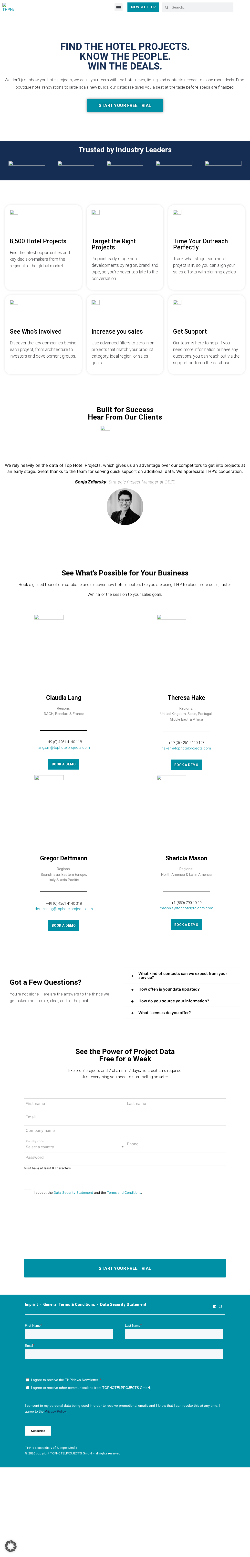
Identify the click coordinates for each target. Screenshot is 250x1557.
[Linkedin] (214, 1306)
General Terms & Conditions (69, 1304)
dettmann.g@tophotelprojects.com (64, 909)
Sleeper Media (67, 1448)
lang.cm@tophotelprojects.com (64, 747)
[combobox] (74, 1146)
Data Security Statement (73, 1192)
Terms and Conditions (124, 1192)
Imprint (31, 1304)
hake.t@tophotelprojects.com (186, 748)
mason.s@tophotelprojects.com (186, 908)
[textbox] (74, 1145)
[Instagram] (220, 1306)
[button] (119, 7)
